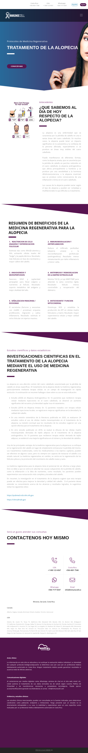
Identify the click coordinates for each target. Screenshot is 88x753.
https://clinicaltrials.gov (16, 499)
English (83, 4)
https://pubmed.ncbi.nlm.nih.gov (20, 495)
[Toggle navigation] (81, 15)
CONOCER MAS (17, 66)
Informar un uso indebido (43, 750)
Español (74, 4)
